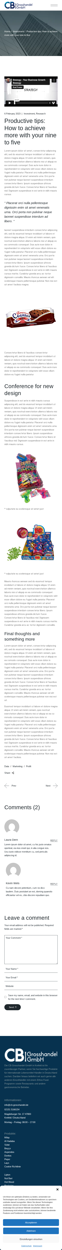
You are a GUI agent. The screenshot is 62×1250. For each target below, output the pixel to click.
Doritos (7, 1155)
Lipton (7, 1174)
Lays (6, 1163)
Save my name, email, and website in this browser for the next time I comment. (32, 997)
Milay (7, 1137)
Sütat (6, 1144)
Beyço (7, 1148)
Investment (18, 31)
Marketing (17, 766)
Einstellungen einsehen (31, 1239)
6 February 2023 (12, 113)
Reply (54, 840)
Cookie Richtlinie (12, 1166)
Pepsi (7, 1159)
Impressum (37, 1246)
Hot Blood (9, 1182)
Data (6, 766)
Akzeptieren (31, 1222)
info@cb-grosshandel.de (16, 1105)
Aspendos (9, 1152)
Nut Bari (8, 1178)
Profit (28, 766)
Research (41, 113)
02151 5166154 (11, 1109)
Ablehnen (31, 1231)
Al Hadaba (9, 1141)
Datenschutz (26, 1246)
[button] (57, 1189)
